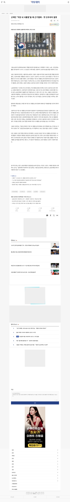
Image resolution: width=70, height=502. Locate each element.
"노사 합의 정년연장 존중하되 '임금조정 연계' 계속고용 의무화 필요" (27, 180)
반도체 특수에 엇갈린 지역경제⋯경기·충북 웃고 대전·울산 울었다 (26, 201)
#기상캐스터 (22, 191)
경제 (7, 13)
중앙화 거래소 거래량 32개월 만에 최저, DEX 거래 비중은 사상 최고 (26, 184)
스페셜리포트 (14, 483)
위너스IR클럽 (14, 489)
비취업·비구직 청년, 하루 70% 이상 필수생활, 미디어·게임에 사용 (26, 203)
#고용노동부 (42, 191)
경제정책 (11, 13)
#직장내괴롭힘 (14, 191)
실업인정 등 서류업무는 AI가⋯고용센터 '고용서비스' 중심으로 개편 (26, 199)
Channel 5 (14, 486)
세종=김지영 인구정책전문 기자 (17, 24)
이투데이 (3, 13)
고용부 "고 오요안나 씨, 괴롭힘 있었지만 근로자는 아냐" (24, 178)
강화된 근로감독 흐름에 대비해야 (19, 182)
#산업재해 (36, 191)
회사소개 (12, 497)
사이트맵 (57, 497)
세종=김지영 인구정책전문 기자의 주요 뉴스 (21, 197)
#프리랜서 (29, 191)
